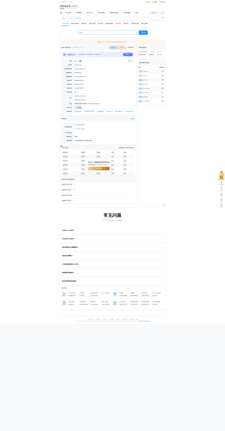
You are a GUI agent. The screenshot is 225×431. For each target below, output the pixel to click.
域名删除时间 (72, 295)
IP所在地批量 (134, 295)
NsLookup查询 (105, 293)
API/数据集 (126, 12)
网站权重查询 (119, 111)
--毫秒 (76, 136)
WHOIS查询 (77, 18)
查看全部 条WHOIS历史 (126, 147)
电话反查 (100, 23)
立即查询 (143, 32)
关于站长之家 (90, 319)
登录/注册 (163, 1)
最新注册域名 (75, 23)
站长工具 (70, 18)
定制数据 (121, 47)
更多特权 (106, 164)
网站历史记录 (123, 304)
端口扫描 (155, 295)
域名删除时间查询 (89, 111)
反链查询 (93, 301)
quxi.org (145, 84)
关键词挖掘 (82, 301)
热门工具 (90, 12)
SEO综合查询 (129, 111)
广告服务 (105, 319)
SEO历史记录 (134, 304)
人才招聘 (131, 319)
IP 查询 (121, 293)
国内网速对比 (145, 304)
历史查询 (125, 23)
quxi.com (145, 71)
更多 (136, 12)
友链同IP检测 (145, 295)
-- (74, 132)
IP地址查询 (109, 111)
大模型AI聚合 (114, 12)
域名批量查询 (109, 23)
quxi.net (145, 79)
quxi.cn (145, 75)
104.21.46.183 (79, 125)
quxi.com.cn (146, 88)
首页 (61, 12)
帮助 (137, 319)
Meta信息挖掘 (94, 304)
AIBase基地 (101, 12)
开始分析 (127, 55)
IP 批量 (132, 293)
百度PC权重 (104, 301)
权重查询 (79, 12)
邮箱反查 (83, 23)
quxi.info (145, 92)
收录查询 (71, 304)
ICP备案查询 (100, 111)
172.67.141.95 (79, 129)
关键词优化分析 (83, 304)
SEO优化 (68, 12)
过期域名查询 (78, 111)
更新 (133, 118)
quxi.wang (146, 101)
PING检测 (122, 301)
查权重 (130, 61)
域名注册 (118, 23)
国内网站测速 (145, 301)
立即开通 (98, 168)
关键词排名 (71, 301)
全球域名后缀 (135, 23)
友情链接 (111, 319)
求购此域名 (130, 47)
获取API (113, 47)
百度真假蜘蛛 (123, 295)
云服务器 (145, 321)
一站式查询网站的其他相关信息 (83, 140)
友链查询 (81, 295)
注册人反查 (92, 23)
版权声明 (125, 319)
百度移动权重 (105, 304)
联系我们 (98, 319)
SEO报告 (154, 304)
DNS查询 (81, 293)
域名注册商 (144, 23)
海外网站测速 (156, 301)
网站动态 (118, 319)
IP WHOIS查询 (156, 293)
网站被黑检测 (134, 301)
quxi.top (145, 96)
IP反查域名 (144, 293)
